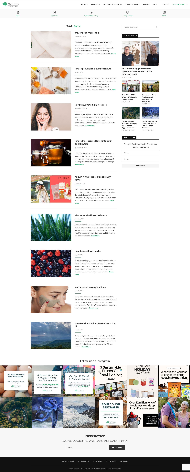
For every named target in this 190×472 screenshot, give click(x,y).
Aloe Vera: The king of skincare (91, 215)
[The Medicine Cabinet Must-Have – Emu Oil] (51, 335)
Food (83, 4)
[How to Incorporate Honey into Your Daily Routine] (51, 153)
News (145, 4)
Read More (89, 126)
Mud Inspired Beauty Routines (90, 287)
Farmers (95, 4)
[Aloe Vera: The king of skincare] (51, 227)
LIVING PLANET (132, 4)
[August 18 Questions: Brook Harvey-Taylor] (51, 189)
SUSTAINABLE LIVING (112, 4)
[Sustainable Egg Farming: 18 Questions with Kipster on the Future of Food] (140, 53)
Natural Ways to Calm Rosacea (91, 104)
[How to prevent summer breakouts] (51, 80)
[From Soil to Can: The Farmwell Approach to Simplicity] (150, 86)
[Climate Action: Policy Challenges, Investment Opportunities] (131, 113)
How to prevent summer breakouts (93, 68)
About (155, 4)
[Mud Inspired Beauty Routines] (51, 299)
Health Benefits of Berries (88, 251)
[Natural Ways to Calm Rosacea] (51, 117)
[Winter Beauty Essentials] (51, 44)
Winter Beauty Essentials (87, 32)
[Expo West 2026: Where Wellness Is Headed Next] (131, 86)
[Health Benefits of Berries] (51, 263)
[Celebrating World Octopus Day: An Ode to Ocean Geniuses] (150, 113)
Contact (166, 4)
